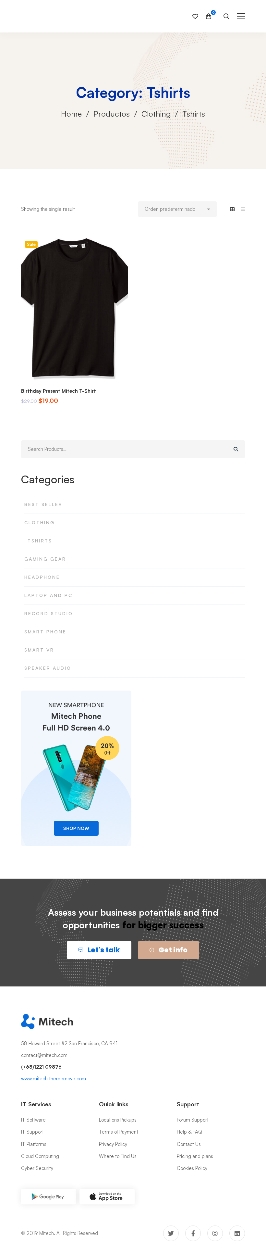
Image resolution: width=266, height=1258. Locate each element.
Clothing (156, 114)
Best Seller (43, 504)
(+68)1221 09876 (41, 1067)
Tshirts (40, 540)
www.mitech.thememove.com (53, 1078)
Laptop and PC (48, 595)
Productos (111, 114)
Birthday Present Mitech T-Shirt (58, 391)
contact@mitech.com (44, 1055)
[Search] (236, 449)
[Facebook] (193, 1233)
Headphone (42, 577)
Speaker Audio (47, 668)
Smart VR (39, 650)
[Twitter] (171, 1233)
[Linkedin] (237, 1233)
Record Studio (48, 613)
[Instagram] (215, 1233)
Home (71, 114)
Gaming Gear (45, 559)
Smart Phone (45, 631)
